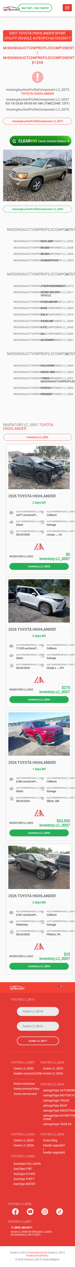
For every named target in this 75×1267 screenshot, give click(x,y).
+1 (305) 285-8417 (21, 1227)
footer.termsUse (24, 1084)
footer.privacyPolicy (26, 1089)
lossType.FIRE (23, 1169)
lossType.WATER (24, 1184)
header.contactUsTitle (28, 1073)
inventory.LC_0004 (39, 566)
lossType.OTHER (24, 1174)
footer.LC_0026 (53, 1073)
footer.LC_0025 (53, 1068)
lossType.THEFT (24, 1179)
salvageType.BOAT (55, 1105)
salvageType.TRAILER (57, 1124)
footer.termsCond (25, 1094)
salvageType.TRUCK (56, 1100)
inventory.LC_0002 (37, 437)
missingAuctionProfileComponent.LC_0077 (37, 121)
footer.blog (50, 1140)
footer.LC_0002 (24, 1068)
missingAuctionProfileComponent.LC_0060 (37, 209)
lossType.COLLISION (27, 1164)
